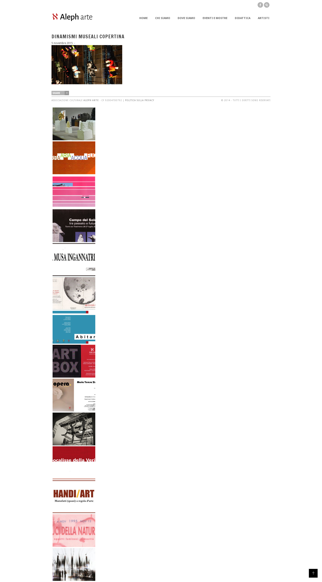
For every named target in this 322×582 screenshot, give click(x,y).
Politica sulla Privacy (139, 100)
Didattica (242, 18)
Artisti (263, 18)
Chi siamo (162, 18)
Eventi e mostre (215, 18)
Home (143, 18)
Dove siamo (186, 18)
